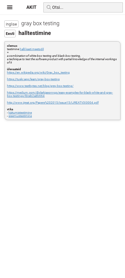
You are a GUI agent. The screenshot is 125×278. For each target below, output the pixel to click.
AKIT (31, 7)
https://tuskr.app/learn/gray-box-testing (33, 79)
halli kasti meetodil (32, 49)
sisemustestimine (20, 116)
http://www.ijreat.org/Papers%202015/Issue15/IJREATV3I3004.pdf (53, 102)
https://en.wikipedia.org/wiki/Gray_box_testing (38, 72)
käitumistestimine (20, 112)
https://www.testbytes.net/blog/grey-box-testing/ (40, 86)
